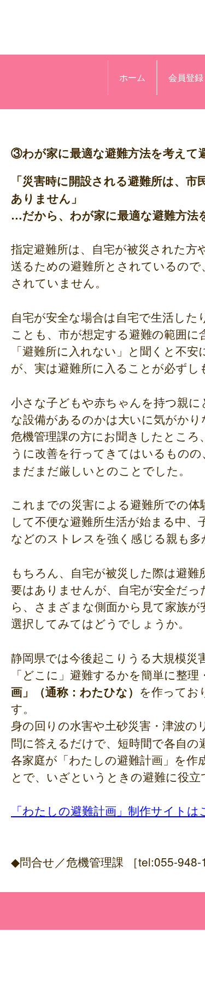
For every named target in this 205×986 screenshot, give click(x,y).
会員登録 (185, 77)
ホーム (132, 77)
